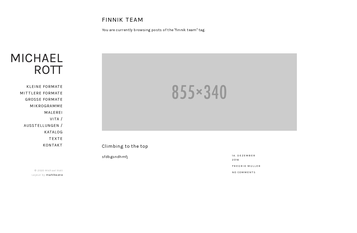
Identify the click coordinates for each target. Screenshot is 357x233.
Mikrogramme (46, 106)
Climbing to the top (125, 146)
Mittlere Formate (41, 93)
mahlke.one (54, 175)
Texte (56, 138)
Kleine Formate (44, 86)
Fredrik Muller (246, 166)
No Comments (244, 172)
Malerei (53, 112)
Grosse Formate (44, 99)
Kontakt (53, 145)
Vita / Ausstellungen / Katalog (43, 125)
